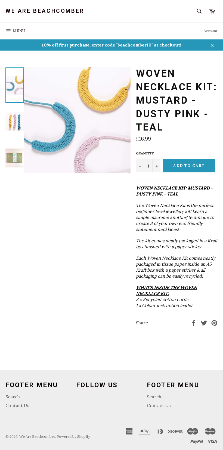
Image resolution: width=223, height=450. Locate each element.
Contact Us (17, 405)
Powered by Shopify (73, 436)
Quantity (145, 153)
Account (211, 31)
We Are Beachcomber (44, 11)
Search (12, 396)
